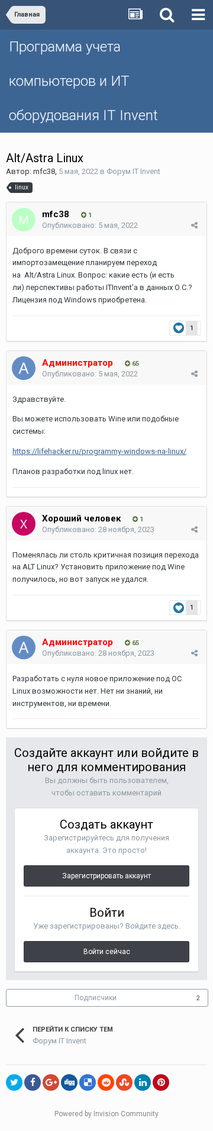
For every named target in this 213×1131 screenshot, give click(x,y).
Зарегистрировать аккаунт (106, 876)
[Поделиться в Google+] (51, 1082)
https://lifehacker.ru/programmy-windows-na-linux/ (99, 451)
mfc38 (44, 171)
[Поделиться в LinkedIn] (142, 1082)
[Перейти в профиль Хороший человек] (24, 524)
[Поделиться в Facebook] (32, 1082)
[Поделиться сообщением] (194, 225)
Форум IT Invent (133, 171)
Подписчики (96, 998)
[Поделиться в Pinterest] (161, 1082)
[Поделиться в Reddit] (106, 1082)
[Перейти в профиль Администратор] (24, 368)
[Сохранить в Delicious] (87, 1082)
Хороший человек (81, 518)
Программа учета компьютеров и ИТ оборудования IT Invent (83, 81)
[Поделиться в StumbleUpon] (124, 1082)
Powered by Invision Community (106, 1114)
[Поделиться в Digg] (69, 1082)
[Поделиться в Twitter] (14, 1082)
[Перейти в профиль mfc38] (24, 219)
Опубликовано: (90, 225)
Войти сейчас (106, 952)
